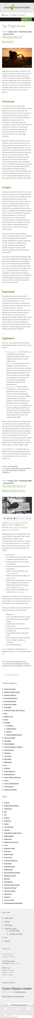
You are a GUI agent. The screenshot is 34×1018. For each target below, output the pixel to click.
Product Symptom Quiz (10, 860)
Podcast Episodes (14, 661)
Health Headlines (9, 836)
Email (3, 530)
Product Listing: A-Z (9, 771)
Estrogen (8, 468)
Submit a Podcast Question (12, 885)
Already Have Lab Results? (11, 805)
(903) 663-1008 (9, 961)
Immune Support (9, 750)
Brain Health (7, 707)
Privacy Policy (8, 857)
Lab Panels (7, 753)
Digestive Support (11, 728)
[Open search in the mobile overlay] (17, 675)
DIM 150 (4, 270)
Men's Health (7, 759)
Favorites (6, 830)
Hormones (5, 470)
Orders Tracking (8, 854)
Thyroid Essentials (12, 573)
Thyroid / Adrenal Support (11, 783)
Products (7, 921)
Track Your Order (9, 900)
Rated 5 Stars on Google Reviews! (13, 996)
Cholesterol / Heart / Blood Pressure (14, 710)
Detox (5, 713)
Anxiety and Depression (10, 698)
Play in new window (14, 523)
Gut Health (7, 722)
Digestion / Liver (8, 716)
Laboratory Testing (9, 848)
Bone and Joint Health (10, 704)
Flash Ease (19, 587)
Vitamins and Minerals (10, 789)
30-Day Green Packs (10, 689)
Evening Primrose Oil (12, 405)
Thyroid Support (8, 786)
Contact (6, 824)
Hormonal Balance (25, 468)
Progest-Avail (10, 387)
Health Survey (8, 839)
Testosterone (6, 472)
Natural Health (13, 470)
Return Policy (8, 863)
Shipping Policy (8, 869)
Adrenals (8, 663)
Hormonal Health (13, 466)
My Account (7, 851)
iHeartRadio (24, 527)
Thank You (7, 897)
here (29, 454)
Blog (5, 812)
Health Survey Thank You (11, 842)
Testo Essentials (11, 352)
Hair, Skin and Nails (9, 738)
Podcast (7, 941)
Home (6, 15)
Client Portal (7, 821)
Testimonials (8, 894)
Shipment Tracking (9, 866)
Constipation (10, 725)
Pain (5, 765)
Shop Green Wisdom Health (12, 872)
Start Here (7, 879)
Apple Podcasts (14, 527)
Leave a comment (8, 34)
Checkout (7, 818)
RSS (13, 530)
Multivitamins (8, 762)
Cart (5, 815)
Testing (6, 780)
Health (13, 468)
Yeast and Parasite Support (14, 735)
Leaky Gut (9, 732)
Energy (6, 719)
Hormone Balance (9, 744)
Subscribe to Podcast (10, 888)
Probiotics (7, 768)
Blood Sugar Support (10, 701)
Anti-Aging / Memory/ (10, 695)
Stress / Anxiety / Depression (12, 777)
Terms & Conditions (9, 891)
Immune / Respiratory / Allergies (13, 747)
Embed (22, 525)
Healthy (17, 468)
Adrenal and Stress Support (12, 692)
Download (24, 523)
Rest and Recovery (9, 774)
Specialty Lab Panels (10, 875)
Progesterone (21, 470)
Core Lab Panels (8, 827)
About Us (6, 802)
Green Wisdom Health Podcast (13, 833)
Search (17, 1009)
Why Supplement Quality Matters (13, 903)
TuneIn (8, 530)
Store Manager (8, 882)
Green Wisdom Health (25, 31)
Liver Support (8, 756)
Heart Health (7, 741)
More (17, 530)
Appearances (8, 808)
